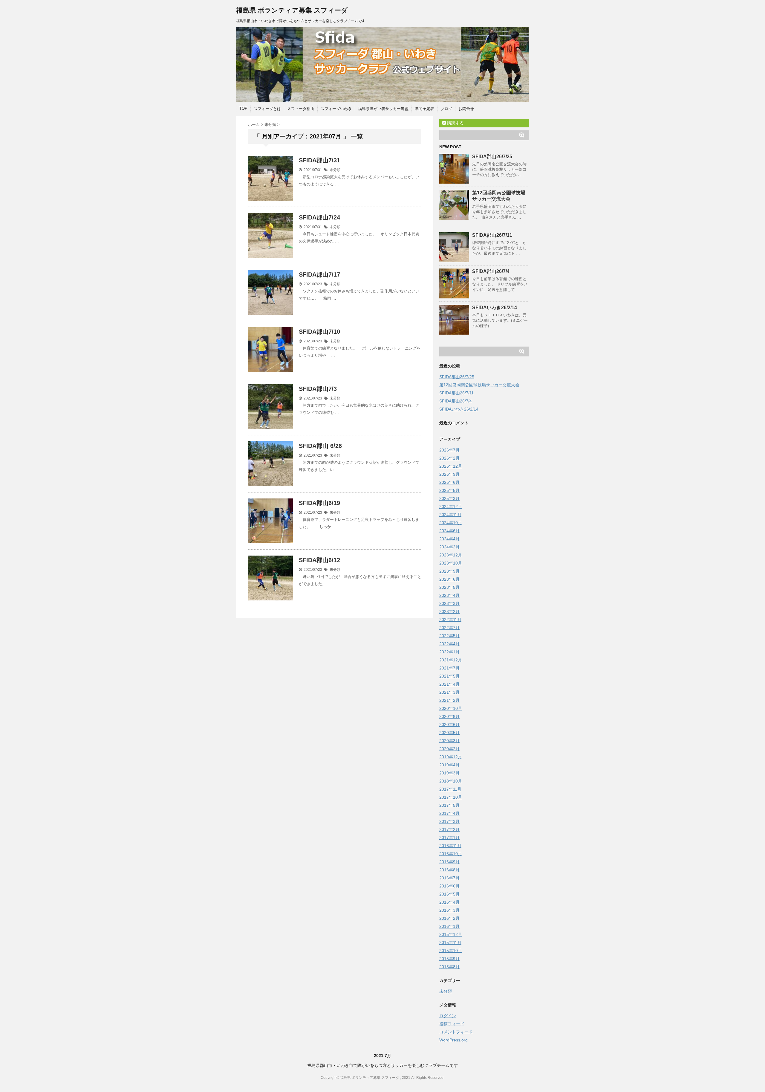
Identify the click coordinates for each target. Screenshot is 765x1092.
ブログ (446, 108)
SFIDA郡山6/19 (319, 503)
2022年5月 (449, 635)
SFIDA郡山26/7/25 (492, 156)
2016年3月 (449, 910)
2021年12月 (450, 660)
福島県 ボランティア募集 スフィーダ (292, 10)
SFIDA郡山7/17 (319, 274)
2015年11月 (450, 942)
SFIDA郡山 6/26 (320, 446)
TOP (243, 108)
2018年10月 (450, 781)
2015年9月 (449, 958)
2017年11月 (450, 789)
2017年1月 (449, 837)
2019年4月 (449, 764)
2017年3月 (449, 821)
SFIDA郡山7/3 (318, 388)
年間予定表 (424, 108)
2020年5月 (449, 732)
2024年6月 (449, 530)
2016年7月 (449, 878)
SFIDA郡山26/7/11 (492, 235)
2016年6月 (449, 886)
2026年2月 (449, 458)
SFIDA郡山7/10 (319, 331)
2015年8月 (449, 966)
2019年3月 (449, 773)
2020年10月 (450, 708)
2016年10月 (450, 853)
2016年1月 (449, 926)
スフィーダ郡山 (300, 108)
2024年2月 (449, 547)
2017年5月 (449, 805)
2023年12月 (450, 555)
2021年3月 (449, 692)
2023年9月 (449, 571)
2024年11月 (450, 514)
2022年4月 (449, 643)
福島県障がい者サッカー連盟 (383, 108)
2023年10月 (450, 563)
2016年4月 (449, 902)
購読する (455, 123)
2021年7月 (449, 668)
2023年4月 (449, 595)
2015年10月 (450, 950)
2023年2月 (449, 611)
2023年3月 (449, 603)
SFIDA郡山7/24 (319, 217)
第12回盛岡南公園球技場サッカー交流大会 (479, 384)
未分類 (335, 170)
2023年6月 (449, 579)
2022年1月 (449, 651)
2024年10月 (450, 522)
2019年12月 (450, 756)
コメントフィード (456, 1032)
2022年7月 (449, 627)
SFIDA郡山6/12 (319, 560)
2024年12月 (450, 506)
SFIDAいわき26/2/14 (494, 307)
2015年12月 (450, 934)
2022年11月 (450, 619)
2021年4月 (449, 684)
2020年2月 (449, 748)
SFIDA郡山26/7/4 (491, 271)
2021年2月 (449, 700)
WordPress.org (453, 1040)
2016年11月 (450, 845)
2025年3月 (449, 498)
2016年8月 (449, 869)
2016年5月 (449, 894)
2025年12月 (450, 466)
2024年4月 (449, 538)
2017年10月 (450, 797)
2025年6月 (449, 482)
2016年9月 (449, 861)
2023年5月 (449, 587)
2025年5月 (449, 490)
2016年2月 (449, 918)
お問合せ (466, 108)
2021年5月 (449, 676)
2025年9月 (449, 474)
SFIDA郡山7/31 (319, 160)
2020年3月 (449, 740)
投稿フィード (451, 1023)
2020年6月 (449, 724)
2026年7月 (449, 450)
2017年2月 (449, 829)
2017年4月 (449, 813)
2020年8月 (449, 716)
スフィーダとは (267, 108)
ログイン (447, 1015)
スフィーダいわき (336, 108)
